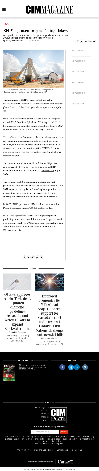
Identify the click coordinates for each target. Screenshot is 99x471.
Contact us (44, 411)
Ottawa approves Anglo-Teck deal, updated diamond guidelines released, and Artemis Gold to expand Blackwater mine (17, 311)
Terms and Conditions (43, 450)
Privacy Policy (22, 450)
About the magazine (40, 408)
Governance (62, 450)
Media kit (44, 417)
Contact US (77, 450)
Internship (44, 420)
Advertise (44, 414)
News (6, 24)
